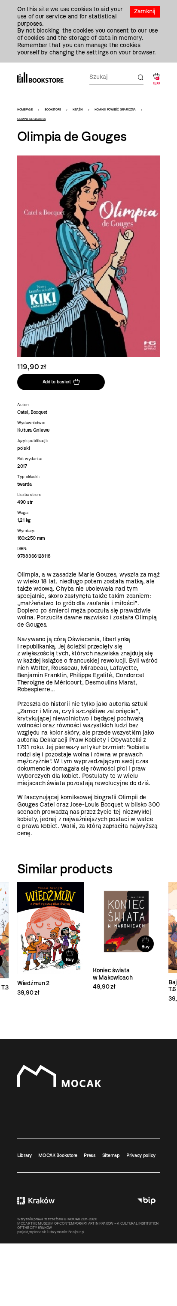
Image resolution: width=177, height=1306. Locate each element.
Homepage (25, 109)
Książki (77, 109)
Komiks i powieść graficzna (115, 109)
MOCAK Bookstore (57, 1155)
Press (90, 1155)
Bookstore (53, 109)
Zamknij (145, 11)
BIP (146, 1200)
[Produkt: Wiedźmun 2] (50, 939)
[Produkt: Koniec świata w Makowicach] (126, 936)
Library (24, 1155)
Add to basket (57, 382)
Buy (69, 959)
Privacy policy (141, 1155)
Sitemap (111, 1155)
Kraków (36, 1200)
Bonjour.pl (76, 1232)
